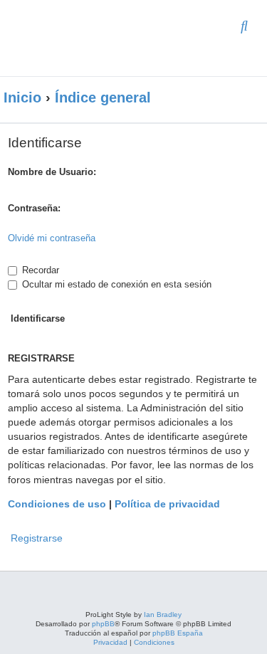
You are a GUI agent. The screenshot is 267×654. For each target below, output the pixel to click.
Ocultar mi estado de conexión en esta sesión (115, 284)
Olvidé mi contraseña (51, 238)
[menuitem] (244, 27)
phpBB (103, 624)
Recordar (39, 270)
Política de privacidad (167, 504)
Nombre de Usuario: (52, 172)
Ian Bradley (163, 614)
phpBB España (177, 633)
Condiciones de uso (57, 504)
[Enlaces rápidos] (246, 98)
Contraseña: (34, 208)
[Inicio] (102, 38)
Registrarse (37, 538)
